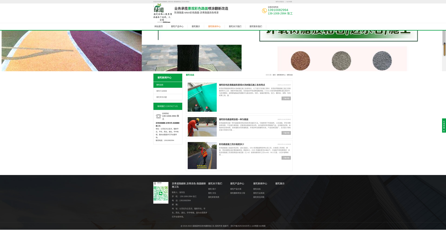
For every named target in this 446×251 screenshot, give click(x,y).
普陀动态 (159, 85)
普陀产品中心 (177, 26)
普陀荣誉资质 (213, 197)
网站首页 (158, 26)
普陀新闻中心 (214, 26)
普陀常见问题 (161, 97)
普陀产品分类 (235, 189)
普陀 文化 (212, 193)
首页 (274, 75)
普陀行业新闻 (161, 91)
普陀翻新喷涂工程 (237, 193)
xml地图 (255, 226)
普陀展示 (196, 26)
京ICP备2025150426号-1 (240, 226)
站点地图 (289, 2)
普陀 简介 (212, 189)
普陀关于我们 (235, 26)
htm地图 (262, 226)
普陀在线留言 (280, 2)
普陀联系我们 (255, 26)
